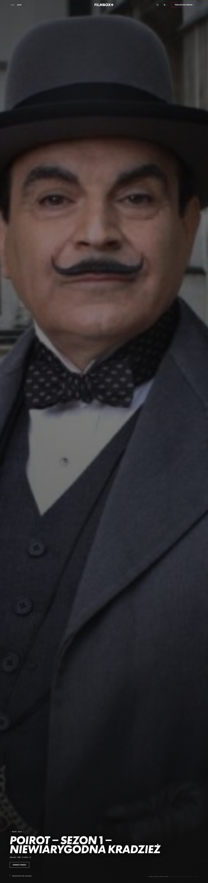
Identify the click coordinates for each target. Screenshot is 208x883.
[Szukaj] (157, 4)
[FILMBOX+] (104, 4)
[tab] (151, 876)
